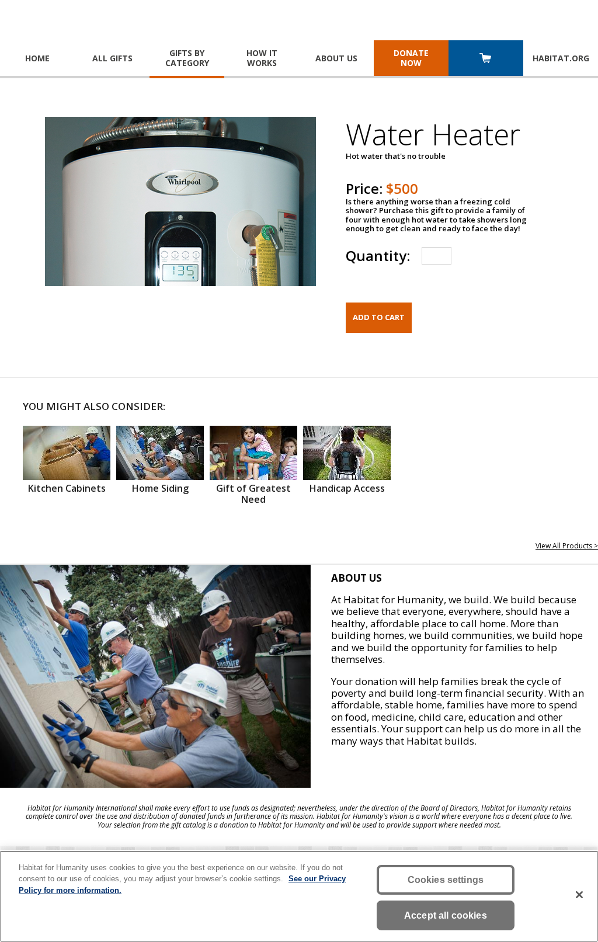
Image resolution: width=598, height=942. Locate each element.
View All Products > (567, 546)
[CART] (485, 59)
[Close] (579, 895)
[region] (299, 896)
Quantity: (378, 255)
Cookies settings (446, 880)
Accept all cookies (445, 915)
